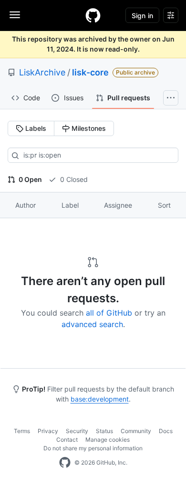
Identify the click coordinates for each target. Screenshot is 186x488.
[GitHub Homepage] (65, 462)
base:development (100, 399)
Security (77, 431)
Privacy (48, 431)
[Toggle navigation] (15, 15)
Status (104, 431)
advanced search (92, 324)
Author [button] (25, 205)
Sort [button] (164, 205)
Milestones (88, 128)
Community (136, 431)
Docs (166, 431)
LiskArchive (42, 72)
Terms (22, 431)
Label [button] (70, 205)
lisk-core (90, 72)
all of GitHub (109, 313)
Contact (67, 439)
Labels (34, 128)
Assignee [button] (118, 205)
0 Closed (73, 179)
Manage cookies (107, 439)
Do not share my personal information (93, 448)
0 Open (29, 179)
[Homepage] (93, 15)
